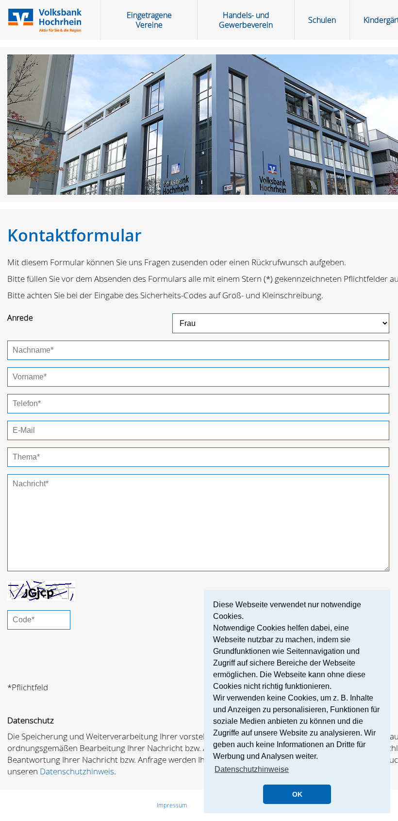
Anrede (20, 317)
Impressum (172, 805)
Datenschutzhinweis (77, 771)
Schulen (322, 20)
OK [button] (297, 794)
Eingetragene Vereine (149, 20)
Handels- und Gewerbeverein (246, 20)
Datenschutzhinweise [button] (252, 769)
